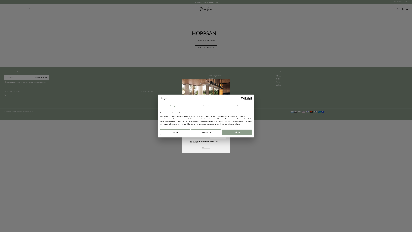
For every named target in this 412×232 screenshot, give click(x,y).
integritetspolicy (196, 141)
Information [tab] (206, 106)
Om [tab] (238, 106)
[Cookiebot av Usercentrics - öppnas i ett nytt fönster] (242, 98)
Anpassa (204, 132)
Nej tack (206, 147)
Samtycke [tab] (174, 106)
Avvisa (175, 132)
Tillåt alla (237, 132)
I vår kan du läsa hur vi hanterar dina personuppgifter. (203, 141)
